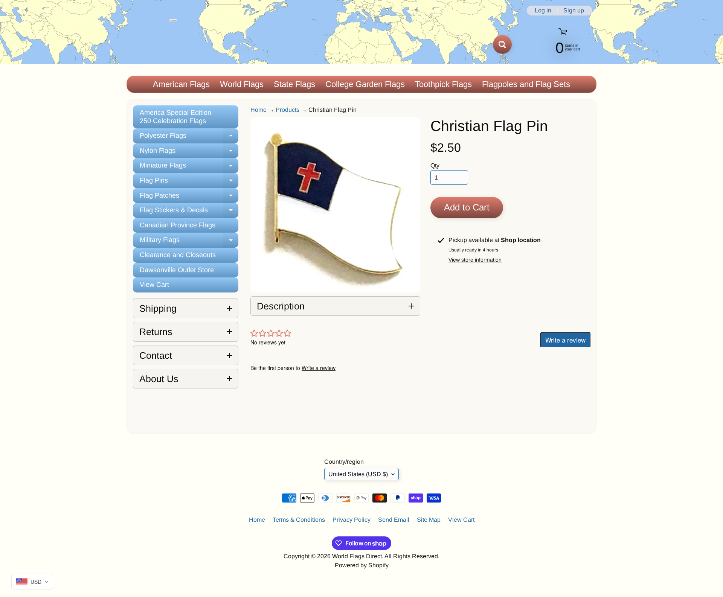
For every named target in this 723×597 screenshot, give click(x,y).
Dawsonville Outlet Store (177, 270)
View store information (475, 260)
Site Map (429, 519)
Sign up (573, 11)
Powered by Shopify (362, 565)
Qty (434, 165)
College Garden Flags (365, 84)
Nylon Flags (189, 152)
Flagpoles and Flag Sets (526, 84)
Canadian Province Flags (177, 225)
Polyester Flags (189, 137)
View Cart (154, 284)
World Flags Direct (357, 556)
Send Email (393, 519)
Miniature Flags (189, 167)
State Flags (294, 84)
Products (287, 110)
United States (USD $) (358, 474)
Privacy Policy (352, 519)
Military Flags (189, 242)
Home (258, 110)
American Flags (181, 84)
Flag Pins (189, 182)
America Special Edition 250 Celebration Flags (175, 117)
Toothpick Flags (443, 84)
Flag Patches (189, 197)
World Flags (242, 84)
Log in (543, 11)
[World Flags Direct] (152, 44)
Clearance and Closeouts (178, 255)
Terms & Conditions (299, 519)
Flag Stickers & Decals (189, 212)
